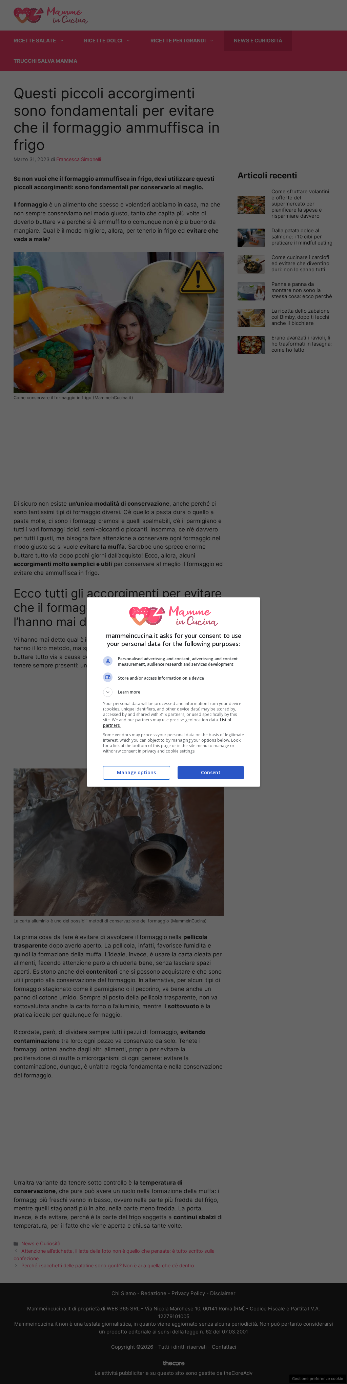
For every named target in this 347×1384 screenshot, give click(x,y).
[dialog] (173, 692)
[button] (173, 692)
